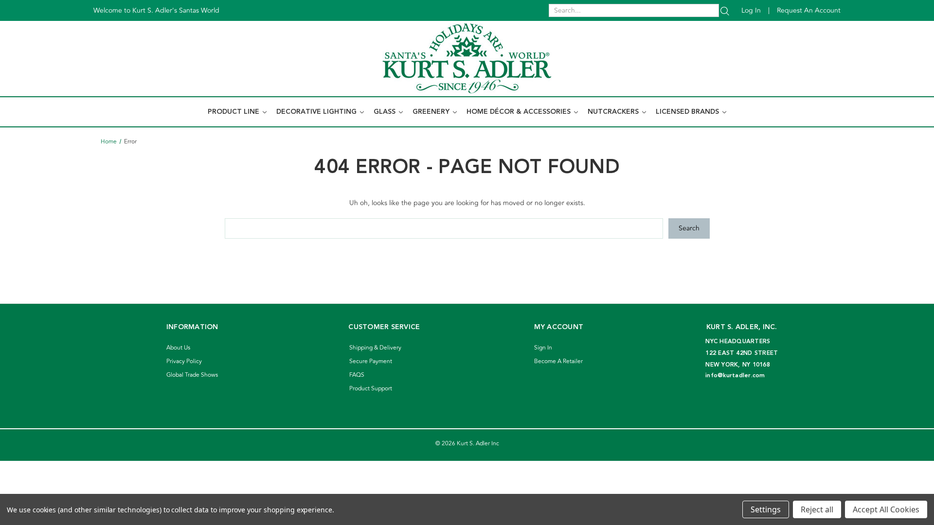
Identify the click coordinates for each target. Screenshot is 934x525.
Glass (385, 111)
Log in (751, 10)
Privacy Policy (184, 361)
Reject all (817, 509)
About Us (178, 347)
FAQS (356, 375)
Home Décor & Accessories (520, 111)
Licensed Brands (688, 111)
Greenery (432, 111)
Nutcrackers (614, 111)
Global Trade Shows (192, 375)
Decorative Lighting (317, 111)
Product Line (234, 111)
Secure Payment (370, 361)
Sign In (543, 347)
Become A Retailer (558, 361)
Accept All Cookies (886, 509)
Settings (766, 509)
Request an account (809, 10)
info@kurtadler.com (735, 375)
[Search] (724, 10)
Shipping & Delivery (375, 347)
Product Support (370, 388)
